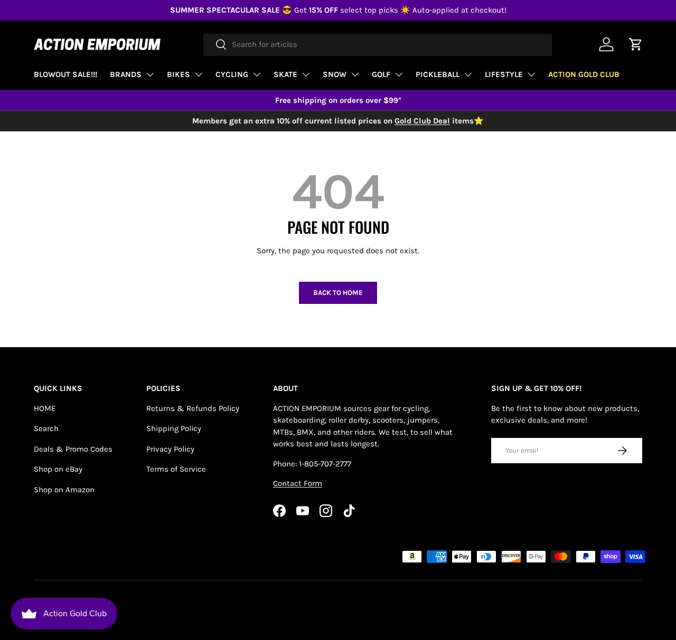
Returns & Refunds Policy (192, 408)
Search (46, 428)
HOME (44, 408)
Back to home (338, 293)
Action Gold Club (583, 74)
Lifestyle (504, 74)
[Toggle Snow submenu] (355, 74)
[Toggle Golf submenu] (398, 74)
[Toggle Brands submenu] (150, 74)
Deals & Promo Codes (73, 449)
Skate (285, 74)
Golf (381, 74)
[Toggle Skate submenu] (305, 74)
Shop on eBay (58, 469)
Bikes (178, 74)
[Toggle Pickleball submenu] (468, 74)
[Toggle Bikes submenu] (198, 74)
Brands (126, 74)
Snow (334, 74)
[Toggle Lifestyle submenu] (531, 74)
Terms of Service (176, 469)
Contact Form (297, 483)
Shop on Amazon (64, 489)
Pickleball (437, 74)
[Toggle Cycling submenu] (256, 74)
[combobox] (377, 44)
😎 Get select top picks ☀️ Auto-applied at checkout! (338, 10)
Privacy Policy (170, 449)
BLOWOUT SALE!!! (65, 74)
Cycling (231, 74)
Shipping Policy (173, 428)
